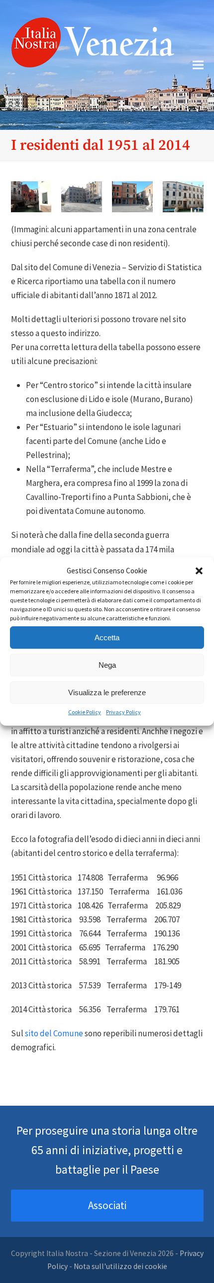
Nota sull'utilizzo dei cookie (120, 1266)
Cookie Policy (84, 712)
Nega (107, 665)
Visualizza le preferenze (107, 692)
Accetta (107, 637)
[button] (199, 571)
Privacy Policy (123, 712)
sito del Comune (54, 1033)
